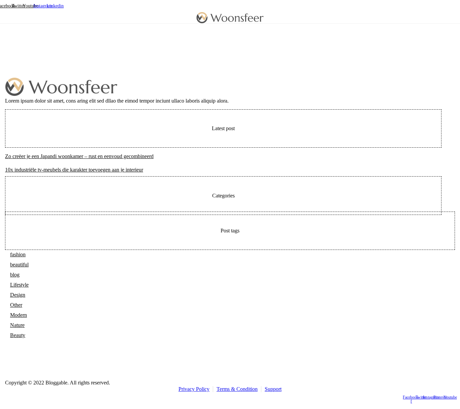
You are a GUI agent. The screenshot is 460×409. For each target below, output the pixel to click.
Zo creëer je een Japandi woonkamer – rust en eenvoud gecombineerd (79, 156)
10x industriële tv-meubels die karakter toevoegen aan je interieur (74, 170)
